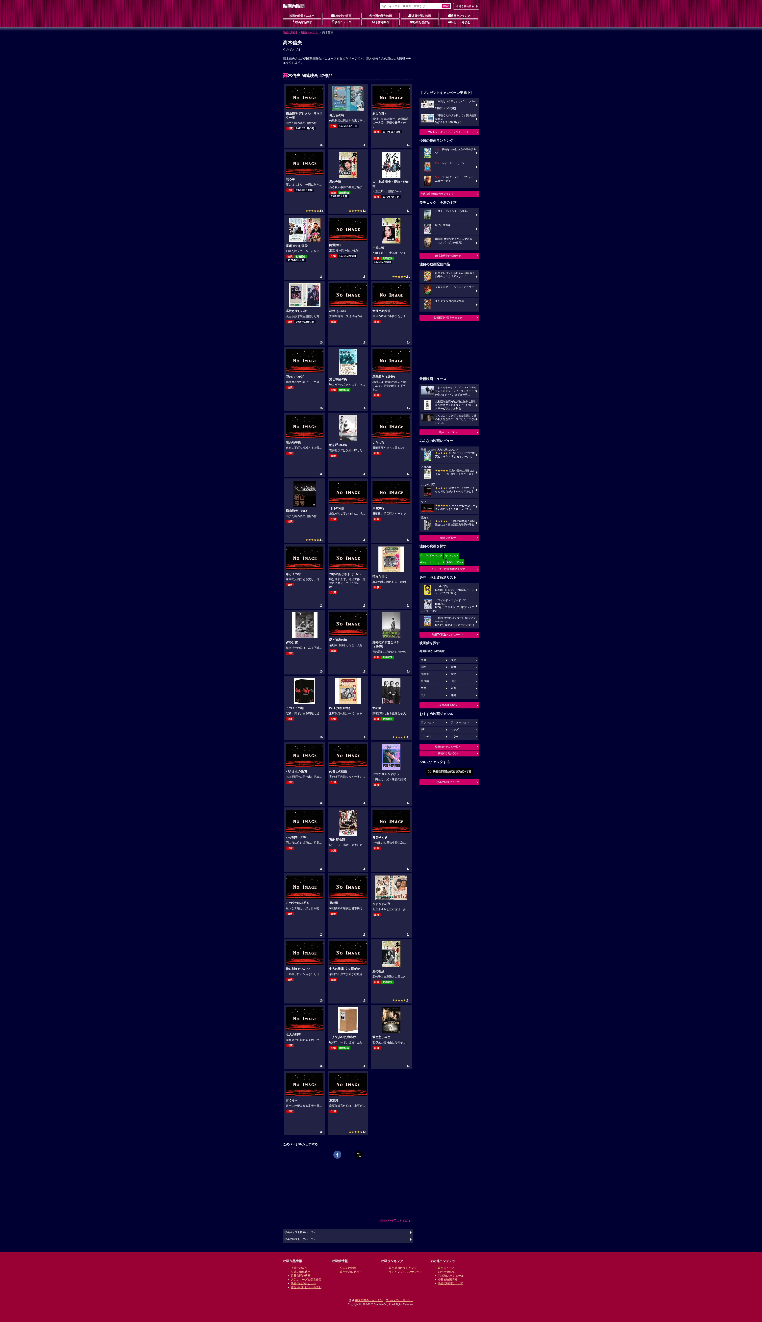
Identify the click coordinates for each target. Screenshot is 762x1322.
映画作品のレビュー (303, 1283)
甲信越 (425, 681)
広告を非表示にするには (395, 1220)
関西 (423, 667)
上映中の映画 (343, 15)
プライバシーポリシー (399, 1300)
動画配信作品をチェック (448, 317)
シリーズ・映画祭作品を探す (448, 569)
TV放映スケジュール (451, 1275)
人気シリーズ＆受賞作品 (306, 1279)
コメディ (426, 736)
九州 (423, 695)
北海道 (425, 674)
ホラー (455, 736)
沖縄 (453, 695)
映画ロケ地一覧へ (448, 753)
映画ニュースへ (448, 432)
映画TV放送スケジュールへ (448, 634)
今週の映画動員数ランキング (437, 193)
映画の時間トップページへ (300, 1239)
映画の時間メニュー (302, 15)
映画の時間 (290, 32)
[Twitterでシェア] (359, 1155)
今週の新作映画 (382, 15)
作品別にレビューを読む (306, 1287)
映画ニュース (343, 22)
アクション (427, 722)
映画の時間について (448, 782)
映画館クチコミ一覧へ (448, 746)
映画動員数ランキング (403, 1267)
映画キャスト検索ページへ (300, 1232)
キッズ (455, 729)
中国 (423, 688)
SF (422, 729)
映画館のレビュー (351, 1271)
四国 (453, 688)
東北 (453, 674)
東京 (423, 660)
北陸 (453, 681)
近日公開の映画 (421, 15)
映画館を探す (303, 22)
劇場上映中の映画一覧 (448, 255)
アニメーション (460, 722)
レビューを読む (460, 22)
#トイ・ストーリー (431, 562)
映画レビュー (448, 537)
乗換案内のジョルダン (369, 1300)
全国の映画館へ (448, 705)
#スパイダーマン (430, 555)
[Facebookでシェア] (337, 1155)
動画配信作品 (421, 22)
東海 (453, 667)
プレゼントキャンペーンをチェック (448, 132)
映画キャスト (309, 32)
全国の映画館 (348, 1267)
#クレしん (450, 555)
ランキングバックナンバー (405, 1271)
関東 (453, 660)
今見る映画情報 (447, 1279)
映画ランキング (460, 15)
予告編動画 (382, 22)
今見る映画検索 (465, 6)
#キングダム (454, 562)
